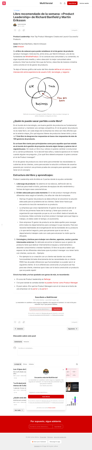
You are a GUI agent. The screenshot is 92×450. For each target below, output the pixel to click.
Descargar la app (55, 442)
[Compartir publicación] (64, 3)
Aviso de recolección (60, 437)
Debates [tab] (31, 364)
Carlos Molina (22, 24)
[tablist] (21, 341)
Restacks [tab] (26, 341)
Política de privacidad (57, 402)
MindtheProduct (32, 57)
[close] (63, 369)
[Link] (10, 121)
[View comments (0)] (19, 30)
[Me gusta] (15, 30)
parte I (35, 289)
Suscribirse (72, 3)
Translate (17, 10)
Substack (37, 446)
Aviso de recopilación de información (39, 402)
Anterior (20, 329)
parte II (45, 289)
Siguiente (71, 329)
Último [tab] (25, 364)
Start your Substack (40, 442)
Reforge (47, 279)
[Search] (61, 3)
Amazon (20, 47)
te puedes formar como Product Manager (61, 283)
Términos (50, 437)
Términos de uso (46, 401)
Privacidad (43, 437)
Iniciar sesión (84, 3)
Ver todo (18, 410)
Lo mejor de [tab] (17, 364)
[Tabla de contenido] (2, 225)
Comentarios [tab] (18, 341)
